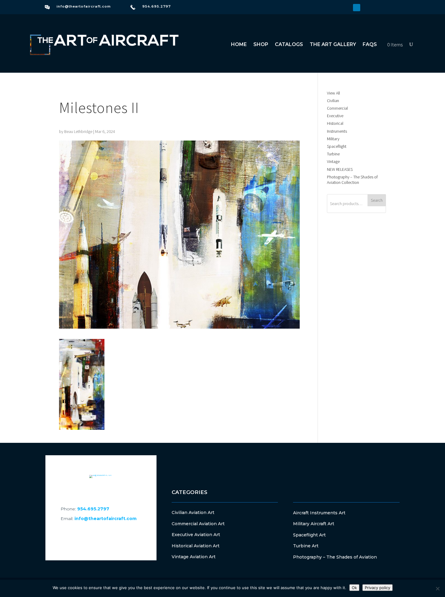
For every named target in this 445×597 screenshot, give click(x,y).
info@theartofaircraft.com (84, 6)
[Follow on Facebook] (337, 7)
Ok (354, 587)
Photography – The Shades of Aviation (335, 557)
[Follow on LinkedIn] (356, 7)
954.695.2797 (156, 6)
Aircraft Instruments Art (319, 513)
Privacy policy (377, 587)
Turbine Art (305, 546)
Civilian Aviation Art (193, 512)
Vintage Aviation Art (194, 556)
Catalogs (289, 44)
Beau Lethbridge (78, 131)
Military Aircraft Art (313, 523)
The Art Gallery (333, 44)
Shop (260, 44)
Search (377, 200)
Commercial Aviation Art (198, 523)
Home (239, 44)
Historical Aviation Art (195, 546)
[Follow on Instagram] (347, 7)
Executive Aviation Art (196, 534)
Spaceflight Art (309, 535)
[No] (437, 588)
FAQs (370, 44)
